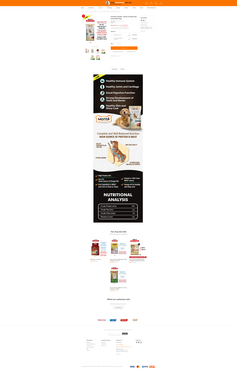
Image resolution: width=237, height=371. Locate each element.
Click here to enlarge (95, 46)
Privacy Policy (89, 345)
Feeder (126, 7)
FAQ (87, 348)
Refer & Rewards (151, 7)
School (134, 7)
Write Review (118, 307)
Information (89, 340)
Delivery (122, 69)
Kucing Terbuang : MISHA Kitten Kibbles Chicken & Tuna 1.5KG (118, 260)
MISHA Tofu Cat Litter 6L (96, 259)
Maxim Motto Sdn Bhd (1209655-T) (95, 366)
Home (82, 7)
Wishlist (161, 3)
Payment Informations (90, 343)
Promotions (91, 7)
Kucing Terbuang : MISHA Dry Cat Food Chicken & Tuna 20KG (118, 288)
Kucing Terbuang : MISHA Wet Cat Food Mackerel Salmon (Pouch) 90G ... (137, 260)
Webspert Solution (119, 366)
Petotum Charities (93, 11)
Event (141, 7)
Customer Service (105, 340)
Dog (111, 7)
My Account (103, 345)
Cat (102, 7)
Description (114, 69)
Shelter (118, 7)
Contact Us (143, 31)
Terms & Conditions (90, 347)
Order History (104, 343)
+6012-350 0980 (144, 22)
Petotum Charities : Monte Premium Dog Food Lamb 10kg (109, 11)
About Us (88, 342)
